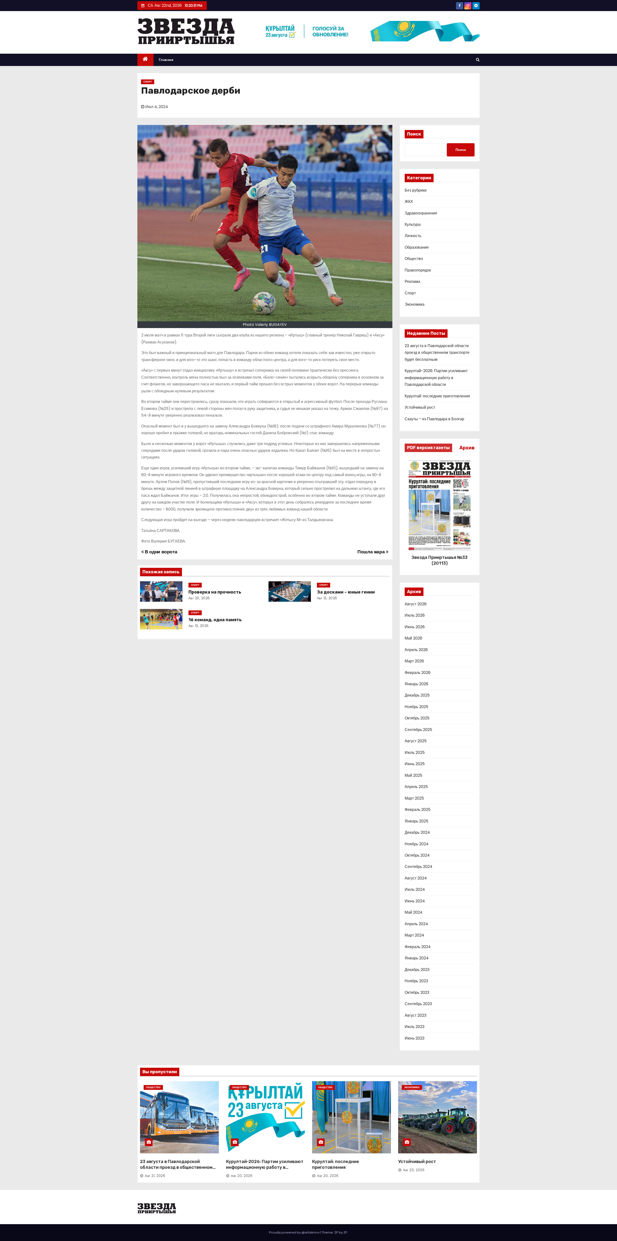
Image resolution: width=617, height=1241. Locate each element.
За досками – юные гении (346, 592)
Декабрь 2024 (417, 832)
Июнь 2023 (414, 1038)
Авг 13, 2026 (327, 598)
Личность (413, 236)
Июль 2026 (415, 615)
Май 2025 (413, 775)
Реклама (412, 281)
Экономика (414, 304)
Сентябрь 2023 (418, 1004)
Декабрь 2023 (417, 969)
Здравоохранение (421, 213)
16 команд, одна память (215, 619)
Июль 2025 (415, 752)
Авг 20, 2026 (199, 598)
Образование (417, 247)
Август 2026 (416, 604)
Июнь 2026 (415, 627)
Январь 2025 (416, 821)
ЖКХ (409, 201)
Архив (467, 448)
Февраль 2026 (417, 672)
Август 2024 (416, 878)
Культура (413, 224)
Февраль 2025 (417, 809)
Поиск (414, 134)
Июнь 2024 (415, 901)
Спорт (147, 82)
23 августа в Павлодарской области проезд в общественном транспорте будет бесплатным (437, 352)
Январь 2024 (417, 958)
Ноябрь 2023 (416, 981)
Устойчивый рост (420, 407)
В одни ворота (160, 552)
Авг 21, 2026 (155, 1175)
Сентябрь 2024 (418, 866)
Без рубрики (416, 190)
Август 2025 (416, 741)
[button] (478, 59)
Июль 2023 (414, 1026)
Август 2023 (415, 1015)
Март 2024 (414, 935)
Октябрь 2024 (417, 855)
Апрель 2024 (416, 924)
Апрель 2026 (416, 650)
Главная (166, 59)
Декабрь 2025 (417, 695)
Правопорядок (418, 270)
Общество (414, 258)
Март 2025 (414, 798)
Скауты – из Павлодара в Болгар (434, 419)
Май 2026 (413, 638)
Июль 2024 (415, 889)
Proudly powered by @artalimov (294, 1232)
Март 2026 (414, 661)
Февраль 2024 (418, 947)
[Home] (145, 60)
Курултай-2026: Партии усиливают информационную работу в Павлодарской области (436, 377)
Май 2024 (414, 912)
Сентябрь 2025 (418, 729)
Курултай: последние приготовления (437, 396)
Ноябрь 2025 (416, 707)
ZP (345, 1232)
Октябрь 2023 (417, 992)
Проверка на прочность (214, 592)
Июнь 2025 (415, 764)
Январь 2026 (416, 684)
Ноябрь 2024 (417, 844)
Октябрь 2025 (417, 718)
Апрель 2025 (416, 786)
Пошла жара (371, 552)
